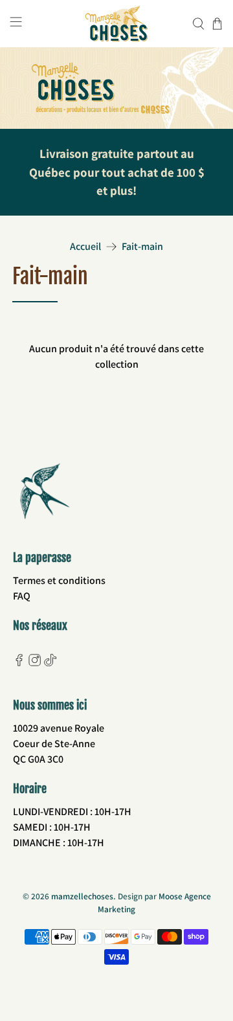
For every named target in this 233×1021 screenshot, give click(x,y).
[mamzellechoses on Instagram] (34, 662)
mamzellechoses (82, 896)
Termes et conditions (59, 580)
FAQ (21, 596)
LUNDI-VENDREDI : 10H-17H (72, 811)
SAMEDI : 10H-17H (52, 827)
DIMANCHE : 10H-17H (58, 842)
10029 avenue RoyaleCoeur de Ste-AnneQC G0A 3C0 (58, 743)
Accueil (85, 246)
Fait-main (142, 246)
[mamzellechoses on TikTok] (50, 662)
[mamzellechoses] (116, 23)
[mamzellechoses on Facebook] (19, 662)
